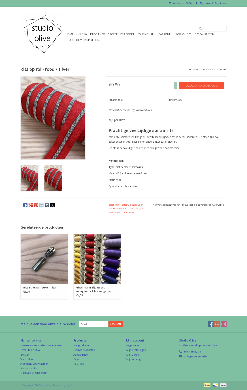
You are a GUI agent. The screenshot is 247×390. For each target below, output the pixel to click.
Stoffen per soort (121, 34)
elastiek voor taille (123, 208)
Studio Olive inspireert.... (83, 40)
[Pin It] (36, 205)
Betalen (24, 354)
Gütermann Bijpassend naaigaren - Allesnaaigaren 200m (93, 289)
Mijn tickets (133, 354)
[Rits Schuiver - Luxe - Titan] (44, 259)
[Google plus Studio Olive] (217, 324)
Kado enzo (97, 34)
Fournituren (146, 34)
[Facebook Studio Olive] (211, 324)
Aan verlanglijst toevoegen (167, 204)
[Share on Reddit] (41, 205)
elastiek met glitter (118, 204)
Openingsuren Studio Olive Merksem (41, 345)
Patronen (166, 34)
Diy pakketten (204, 34)
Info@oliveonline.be (195, 356)
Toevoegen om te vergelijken (197, 204)
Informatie (116, 100)
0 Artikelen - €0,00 (182, 3)
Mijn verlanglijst (135, 359)
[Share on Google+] (31, 205)
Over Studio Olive (30, 350)
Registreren (133, 345)
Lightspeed (71, 385)
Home (69, 34)
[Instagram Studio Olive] (224, 324)
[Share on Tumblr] (47, 205)
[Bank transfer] (223, 385)
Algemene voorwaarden (34, 363)
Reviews (175, 100)
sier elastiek (128, 212)
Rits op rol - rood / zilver (212, 69)
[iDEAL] (207, 385)
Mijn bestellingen (136, 350)
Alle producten (81, 345)
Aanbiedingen (81, 354)
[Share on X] (52, 205)
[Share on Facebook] (25, 205)
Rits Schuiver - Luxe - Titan (40, 287)
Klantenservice (28, 368)
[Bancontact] (215, 385)
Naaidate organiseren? (33, 372)
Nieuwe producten (84, 350)
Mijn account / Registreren (213, 3)
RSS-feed (78, 363)
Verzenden (26, 359)
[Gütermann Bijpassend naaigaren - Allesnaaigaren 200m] (97, 259)
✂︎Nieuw (81, 34)
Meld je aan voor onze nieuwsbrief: (48, 324)
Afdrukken (218, 204)
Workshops (183, 34)
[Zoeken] (200, 28)
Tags (76, 359)
